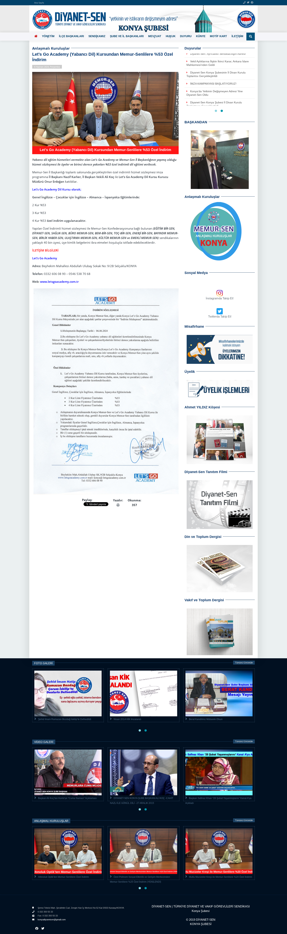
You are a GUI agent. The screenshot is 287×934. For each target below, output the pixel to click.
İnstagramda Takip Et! (220, 298)
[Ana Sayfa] (142, 19)
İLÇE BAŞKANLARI (71, 36)
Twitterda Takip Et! (219, 316)
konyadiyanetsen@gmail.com (51, 919)
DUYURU (186, 36)
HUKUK (171, 36)
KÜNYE (200, 36)
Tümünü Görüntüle (244, 662)
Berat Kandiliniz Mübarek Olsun (206, 719)
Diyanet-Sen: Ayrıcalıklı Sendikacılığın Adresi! (218, 53)
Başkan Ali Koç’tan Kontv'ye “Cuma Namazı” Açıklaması (67, 798)
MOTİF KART (218, 36)
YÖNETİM (48, 36)
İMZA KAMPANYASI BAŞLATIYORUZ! (213, 83)
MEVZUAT (154, 36)
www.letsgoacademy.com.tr (59, 282)
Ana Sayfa (39, 3)
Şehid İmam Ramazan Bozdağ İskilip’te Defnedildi (64, 719)
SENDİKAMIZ (96, 36)
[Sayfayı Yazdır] (118, 505)
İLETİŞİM (237, 36)
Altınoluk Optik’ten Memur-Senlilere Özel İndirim (63, 877)
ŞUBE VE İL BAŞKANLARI (127, 36)
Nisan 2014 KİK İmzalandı (127, 719)
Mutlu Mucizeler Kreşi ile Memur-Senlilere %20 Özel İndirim (220, 877)
